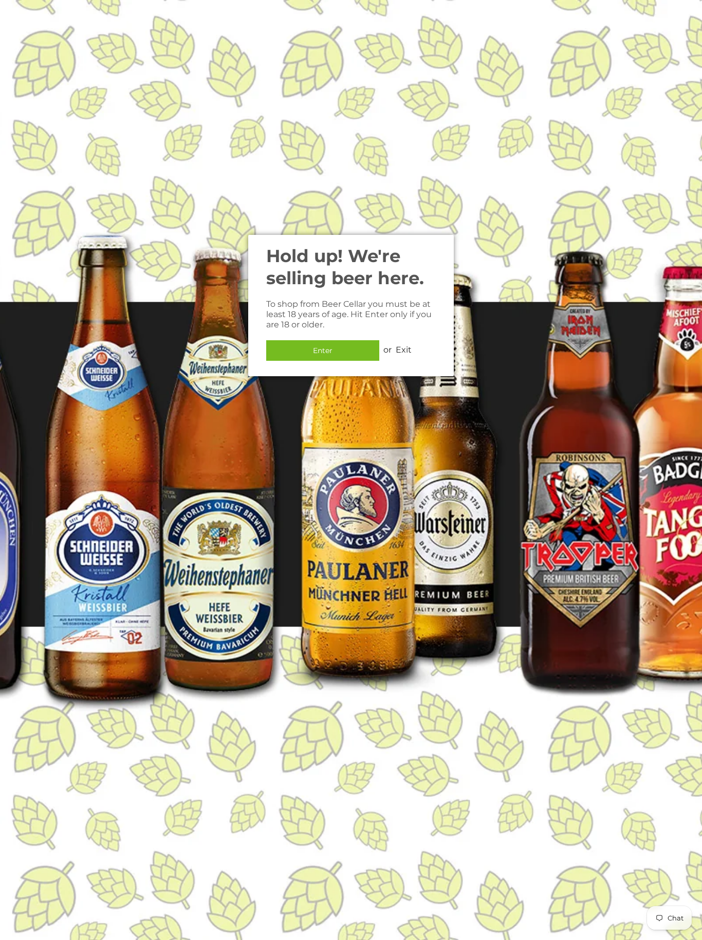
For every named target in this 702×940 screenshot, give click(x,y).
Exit (404, 350)
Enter (322, 350)
